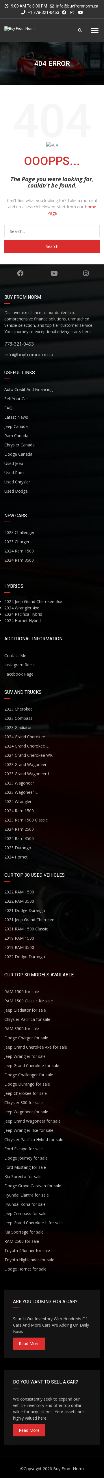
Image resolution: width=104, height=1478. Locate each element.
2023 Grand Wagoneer (25, 764)
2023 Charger (16, 541)
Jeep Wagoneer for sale (26, 1111)
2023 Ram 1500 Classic (26, 820)
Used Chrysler (17, 482)
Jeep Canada (16, 426)
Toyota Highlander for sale (29, 1259)
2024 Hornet (16, 857)
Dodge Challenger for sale (28, 1075)
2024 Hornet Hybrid (22, 620)
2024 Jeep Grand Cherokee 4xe (33, 601)
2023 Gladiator (18, 727)
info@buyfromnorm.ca (77, 6)
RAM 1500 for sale (21, 991)
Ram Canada (16, 435)
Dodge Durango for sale (27, 1084)
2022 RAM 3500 (19, 901)
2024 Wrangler (17, 801)
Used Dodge (16, 491)
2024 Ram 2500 (19, 829)
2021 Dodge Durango (24, 910)
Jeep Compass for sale (25, 1213)
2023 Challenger (19, 532)
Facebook (20, 273)
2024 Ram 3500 (19, 560)
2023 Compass (18, 718)
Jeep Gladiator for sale (25, 1010)
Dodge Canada (18, 454)
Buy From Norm (68, 1468)
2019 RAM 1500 (19, 938)
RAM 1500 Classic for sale (28, 1001)
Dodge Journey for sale (26, 1158)
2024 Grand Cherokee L (26, 746)
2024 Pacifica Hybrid (23, 614)
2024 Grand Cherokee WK (28, 755)
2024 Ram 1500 (19, 551)
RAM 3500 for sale (21, 1028)
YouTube (54, 273)
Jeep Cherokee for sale (25, 1093)
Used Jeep (13, 463)
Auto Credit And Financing (28, 389)
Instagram (86, 273)
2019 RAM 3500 (19, 947)
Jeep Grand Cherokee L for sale (33, 1222)
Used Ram (14, 472)
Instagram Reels (19, 664)
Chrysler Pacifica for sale (27, 1019)
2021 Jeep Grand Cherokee (29, 919)
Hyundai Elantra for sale (26, 1195)
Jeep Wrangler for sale (25, 1056)
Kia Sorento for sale (23, 1176)
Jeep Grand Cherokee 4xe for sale (35, 1047)
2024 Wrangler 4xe (21, 608)
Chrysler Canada (19, 445)
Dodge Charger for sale (26, 1038)
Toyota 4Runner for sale (27, 1250)
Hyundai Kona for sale (25, 1204)
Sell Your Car (16, 398)
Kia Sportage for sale (24, 1232)
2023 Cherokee (18, 709)
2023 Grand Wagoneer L (27, 773)
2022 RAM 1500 (19, 892)
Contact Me (15, 655)
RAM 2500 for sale (21, 1241)
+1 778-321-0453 (43, 12)
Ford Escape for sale (23, 1148)
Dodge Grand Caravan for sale (32, 1185)
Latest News (16, 417)
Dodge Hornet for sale (25, 1269)
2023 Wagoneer (19, 783)
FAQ (8, 408)
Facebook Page (19, 674)
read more (29, 1343)
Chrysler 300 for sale (23, 1102)
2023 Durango (17, 847)
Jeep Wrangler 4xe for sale (28, 1130)
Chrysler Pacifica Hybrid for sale (33, 1139)
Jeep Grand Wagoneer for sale (32, 1121)
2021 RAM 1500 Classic (26, 929)
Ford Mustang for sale (25, 1167)
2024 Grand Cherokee (24, 736)
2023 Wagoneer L (21, 792)
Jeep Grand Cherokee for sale (31, 1065)
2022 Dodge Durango (24, 956)
